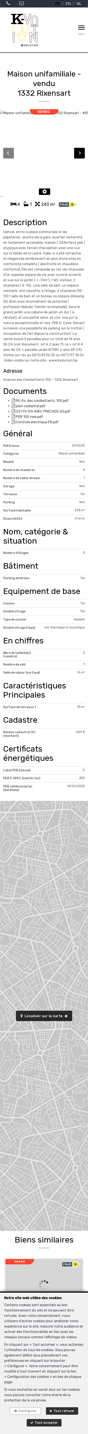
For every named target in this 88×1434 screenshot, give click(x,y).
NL (79, 3)
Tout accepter (46, 1423)
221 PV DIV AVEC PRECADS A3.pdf (42, 411)
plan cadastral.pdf (30, 406)
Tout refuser (64, 1411)
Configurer (27, 1411)
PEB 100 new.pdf (29, 417)
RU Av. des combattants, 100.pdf (42, 401)
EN (68, 3)
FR (57, 3)
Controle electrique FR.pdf (37, 422)
